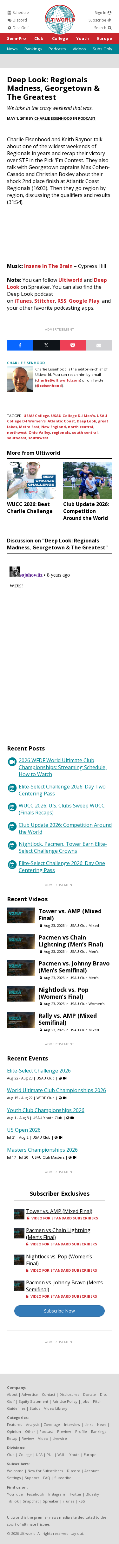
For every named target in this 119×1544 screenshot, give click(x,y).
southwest (38, 437)
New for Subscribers (45, 1470)
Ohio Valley (39, 432)
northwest (17, 432)
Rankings (33, 49)
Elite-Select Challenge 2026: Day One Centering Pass (62, 867)
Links (88, 1424)
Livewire (59, 1438)
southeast (16, 437)
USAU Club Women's (86, 1003)
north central (80, 426)
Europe (104, 38)
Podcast (87, 118)
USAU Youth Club (47, 1117)
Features (14, 1424)
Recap (12, 1438)
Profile (81, 1431)
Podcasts (57, 49)
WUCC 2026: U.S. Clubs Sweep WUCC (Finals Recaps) (62, 809)
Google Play (84, 300)
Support (32, 1477)
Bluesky (92, 1494)
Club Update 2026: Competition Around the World (65, 828)
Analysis (32, 1424)
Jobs (85, 1401)
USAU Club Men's (83, 951)
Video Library (55, 1408)
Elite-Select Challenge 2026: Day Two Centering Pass (62, 790)
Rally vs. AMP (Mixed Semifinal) (67, 1019)
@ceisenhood (49, 385)
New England (53, 426)
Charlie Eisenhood (53, 118)
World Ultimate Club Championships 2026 (56, 1090)
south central (85, 432)
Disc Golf (20, 27)
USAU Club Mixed (84, 925)
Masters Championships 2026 (42, 1149)
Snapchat (31, 1501)
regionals (61, 432)
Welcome (15, 1470)
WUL (61, 1454)
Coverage (51, 1424)
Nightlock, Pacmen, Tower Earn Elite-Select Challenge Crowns (63, 847)
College (60, 38)
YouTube (15, 1494)
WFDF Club (45, 1097)
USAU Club (45, 1078)
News (12, 49)
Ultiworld (70, 279)
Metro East (29, 426)
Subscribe (98, 20)
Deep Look (86, 421)
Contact (48, 1394)
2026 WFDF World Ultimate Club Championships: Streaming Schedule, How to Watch (63, 767)
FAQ (46, 1477)
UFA (39, 1454)
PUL (50, 1454)
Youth (82, 38)
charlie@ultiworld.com (58, 380)
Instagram (56, 1494)
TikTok (13, 1501)
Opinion (14, 1431)
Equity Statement (33, 1401)
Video (43, 1438)
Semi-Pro (16, 38)
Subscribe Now (59, 1311)
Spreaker (51, 1501)
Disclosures (69, 1394)
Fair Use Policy (64, 1401)
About (12, 1394)
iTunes (23, 300)
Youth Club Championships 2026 (45, 1110)
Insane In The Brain (48, 266)
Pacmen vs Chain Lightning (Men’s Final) (70, 940)
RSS (61, 300)
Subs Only (102, 49)
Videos (79, 49)
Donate (89, 1394)
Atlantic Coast (61, 421)
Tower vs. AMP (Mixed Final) (70, 914)
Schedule (20, 12)
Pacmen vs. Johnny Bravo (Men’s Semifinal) (74, 966)
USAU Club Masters (48, 1157)
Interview (72, 1424)
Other (30, 1431)
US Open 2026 (24, 1129)
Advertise (30, 1394)
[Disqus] (59, 643)
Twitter (75, 1494)
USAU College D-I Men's (73, 415)
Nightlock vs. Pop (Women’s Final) (63, 993)
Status (35, 1408)
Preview (64, 1431)
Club (38, 38)
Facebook (35, 1494)
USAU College (36, 415)
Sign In (101, 12)
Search (100, 27)
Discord (19, 20)
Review (28, 1438)
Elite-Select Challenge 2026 (39, 1070)
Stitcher (44, 300)
